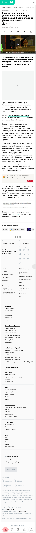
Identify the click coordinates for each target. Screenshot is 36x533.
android (7, 480)
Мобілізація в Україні (12, 348)
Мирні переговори (10, 333)
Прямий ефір (9, 313)
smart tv (7, 485)
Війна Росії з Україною (12, 326)
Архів (20, 291)
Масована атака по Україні (12, 337)
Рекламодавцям (6, 283)
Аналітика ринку (9, 424)
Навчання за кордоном (11, 416)
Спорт (7, 435)
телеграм (15, 214)
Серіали (7, 399)
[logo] (11, 2)
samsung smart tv (19, 485)
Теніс (6, 442)
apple (19, 480)
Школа (7, 409)
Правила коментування (25, 276)
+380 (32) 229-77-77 (12, 509)
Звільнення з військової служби (14, 350)
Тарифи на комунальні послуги (14, 377)
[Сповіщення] (34, 2)
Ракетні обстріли (10, 328)
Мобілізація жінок (10, 355)
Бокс (6, 437)
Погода (7, 320)
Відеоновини (8, 315)
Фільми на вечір (9, 394)
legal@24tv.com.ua (22, 511)
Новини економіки (11, 368)
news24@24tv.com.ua (8, 243)
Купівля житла (9, 427)
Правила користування (8, 285)
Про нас (4, 268)
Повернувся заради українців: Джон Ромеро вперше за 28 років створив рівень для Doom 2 (26, 7)
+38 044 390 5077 (24, 243)
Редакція (4, 271)
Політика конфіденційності (7, 289)
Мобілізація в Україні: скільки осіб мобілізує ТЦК (19, 362)
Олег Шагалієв (10, 23)
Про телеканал (6, 277)
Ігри (20, 296)
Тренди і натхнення (10, 429)
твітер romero (13, 27)
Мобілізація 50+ (9, 352)
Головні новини (9, 308)
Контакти (21, 282)
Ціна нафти (8, 370)
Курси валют (8, 372)
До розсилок (11, 469)
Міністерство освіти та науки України (15, 407)
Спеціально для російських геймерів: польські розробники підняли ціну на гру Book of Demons (17, 117)
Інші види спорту (10, 446)
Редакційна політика (7, 274)
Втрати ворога (9, 342)
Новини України (9, 310)
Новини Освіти (10, 405)
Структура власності (24, 288)
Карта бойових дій (10, 330)
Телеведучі (5, 280)
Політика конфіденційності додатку (26, 269)
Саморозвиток (9, 414)
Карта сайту (22, 293)
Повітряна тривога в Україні (13, 335)
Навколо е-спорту (12, 7)
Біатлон (7, 444)
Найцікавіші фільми (11, 389)
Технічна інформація (24, 279)
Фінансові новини (10, 374)
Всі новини (8, 306)
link (20, 249)
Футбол (7, 439)
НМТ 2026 (7, 412)
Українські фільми (10, 392)
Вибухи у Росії (9, 340)
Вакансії (21, 285)
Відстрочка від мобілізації (12, 359)
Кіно (6, 387)
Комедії (7, 397)
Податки (7, 379)
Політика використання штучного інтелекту (8, 293)
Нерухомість (9, 422)
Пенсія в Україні (9, 381)
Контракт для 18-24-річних (12, 357)
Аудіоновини (8, 317)
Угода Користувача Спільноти (24, 273)
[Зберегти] (31, 31)
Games (4, 7)
